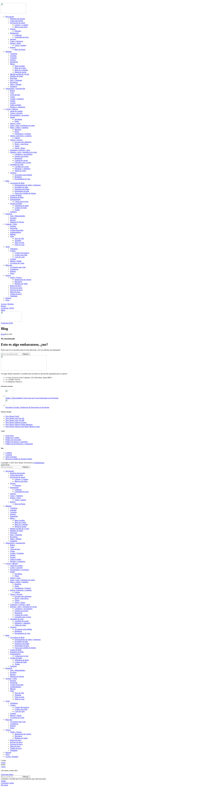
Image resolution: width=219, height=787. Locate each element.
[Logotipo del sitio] (13, 13)
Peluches (18, 31)
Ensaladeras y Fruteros (23, 134)
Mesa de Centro (20, 68)
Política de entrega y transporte (16, 442)
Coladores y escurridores (23, 154)
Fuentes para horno (21, 156)
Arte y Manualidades (17, 216)
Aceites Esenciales (16, 230)
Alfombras (14, 249)
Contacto (8, 455)
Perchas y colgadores (17, 107)
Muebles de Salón (16, 76)
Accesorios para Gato (18, 267)
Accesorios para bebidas (23, 175)
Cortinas (13, 259)
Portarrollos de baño (22, 191)
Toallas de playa (16, 294)
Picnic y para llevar (21, 144)
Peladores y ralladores (22, 169)
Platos (17, 132)
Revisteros (14, 82)
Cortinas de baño (21, 208)
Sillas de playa (15, 292)
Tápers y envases (16, 140)
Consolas (13, 58)
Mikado (13, 234)
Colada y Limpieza (17, 99)
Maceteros (18, 282)
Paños (17, 121)
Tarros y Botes (20, 148)
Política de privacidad (13, 440)
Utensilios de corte (16, 164)
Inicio (3, 334)
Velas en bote (19, 243)
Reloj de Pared (20, 49)
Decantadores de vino (22, 179)
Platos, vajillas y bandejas (19, 128)
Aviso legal (9, 436)
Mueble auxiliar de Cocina (19, 74)
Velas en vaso (19, 245)
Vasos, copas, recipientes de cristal (22, 125)
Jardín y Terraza (16, 277)
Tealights (18, 240)
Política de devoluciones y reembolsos (19, 444)
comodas (13, 56)
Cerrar (3, 762)
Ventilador (13, 296)
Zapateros (13, 86)
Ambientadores (15, 232)
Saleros (17, 138)
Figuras (12, 29)
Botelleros (18, 177)
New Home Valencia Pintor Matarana (19, 424)
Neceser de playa (16, 288)
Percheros (13, 78)
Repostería (18, 158)
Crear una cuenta (7, 774)
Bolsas (12, 91)
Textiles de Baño (16, 204)
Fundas (12, 101)
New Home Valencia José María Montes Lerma (22, 427)
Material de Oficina (17, 222)
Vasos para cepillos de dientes (25, 193)
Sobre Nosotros (11, 457)
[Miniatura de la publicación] (9, 396)
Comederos (14, 269)
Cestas (12, 97)
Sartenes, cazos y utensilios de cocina (23, 152)
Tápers (17, 146)
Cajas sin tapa (15, 95)
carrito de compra (16, 111)
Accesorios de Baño (17, 183)
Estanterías (14, 62)
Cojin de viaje (20, 257)
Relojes (12, 47)
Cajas (12, 93)
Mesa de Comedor (21, 70)
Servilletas (18, 119)
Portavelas (13, 228)
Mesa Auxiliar (20, 66)
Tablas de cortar (20, 171)
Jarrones (13, 39)
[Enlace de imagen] (24, 370)
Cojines (13, 251)
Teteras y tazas (15, 123)
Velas (12, 236)
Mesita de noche (20, 72)
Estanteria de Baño (17, 197)
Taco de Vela (19, 238)
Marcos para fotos (21, 27)
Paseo (12, 273)
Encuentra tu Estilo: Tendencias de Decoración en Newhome (27, 407)
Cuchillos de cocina (22, 167)
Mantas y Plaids (15, 261)
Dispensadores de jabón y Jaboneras (28, 185)
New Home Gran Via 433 (14, 418)
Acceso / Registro (11, 757)
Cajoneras (13, 54)
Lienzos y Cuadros (21, 25)
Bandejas (18, 130)
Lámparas (18, 35)
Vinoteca (13, 173)
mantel (12, 117)
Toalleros (13, 212)
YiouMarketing (38, 463)
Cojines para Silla (21, 255)
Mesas (12, 64)
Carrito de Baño (16, 195)
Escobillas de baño (21, 187)
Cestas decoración (16, 21)
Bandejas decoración (17, 19)
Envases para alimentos (23, 142)
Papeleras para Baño (22, 189)
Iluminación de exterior (23, 280)
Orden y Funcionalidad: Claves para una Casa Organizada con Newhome (31, 398)
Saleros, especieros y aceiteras (21, 136)
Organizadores (15, 199)
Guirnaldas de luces (22, 37)
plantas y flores (15, 43)
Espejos (13, 60)
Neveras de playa (16, 290)
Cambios (8, 453)
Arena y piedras (20, 45)
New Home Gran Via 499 (14, 420)
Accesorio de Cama (17, 263)
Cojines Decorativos (22, 253)
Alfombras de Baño (22, 206)
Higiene (13, 271)
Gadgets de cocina (21, 160)
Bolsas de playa (15, 286)
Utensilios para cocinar (23, 162)
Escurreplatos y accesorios (19, 115)
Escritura (13, 218)
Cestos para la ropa (21, 201)
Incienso (13, 226)
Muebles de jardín (21, 284)
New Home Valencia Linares (15, 422)
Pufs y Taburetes (16, 80)
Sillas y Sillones (15, 84)
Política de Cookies (12, 438)
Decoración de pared (17, 23)
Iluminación (14, 33)
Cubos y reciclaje (16, 113)
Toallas (17, 210)
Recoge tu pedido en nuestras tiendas (18, 459)
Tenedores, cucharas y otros (20, 150)
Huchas (13, 220)
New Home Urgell (12, 416)
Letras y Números (16, 41)
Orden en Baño (15, 105)
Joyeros (13, 103)
